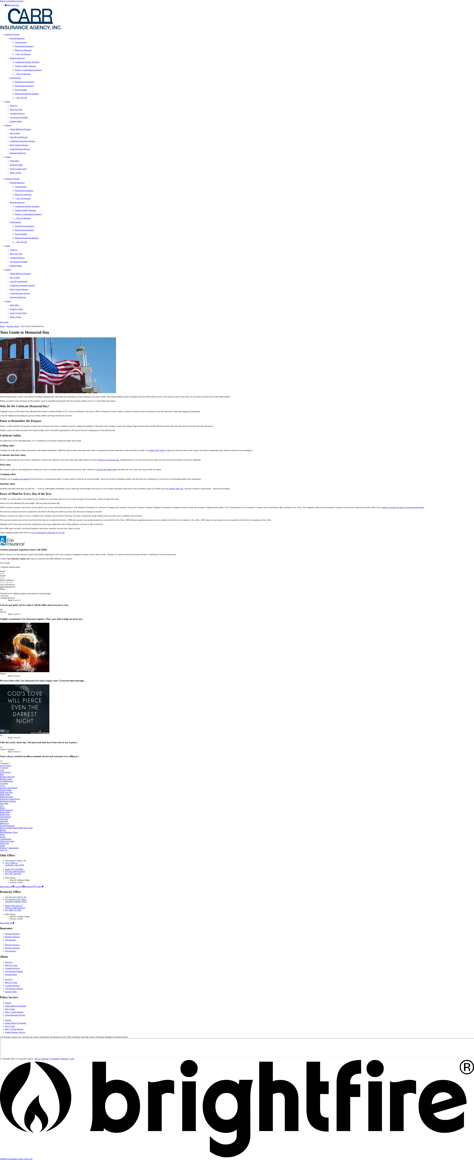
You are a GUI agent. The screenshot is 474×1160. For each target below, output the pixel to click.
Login (71, 1059)
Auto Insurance (21, 42)
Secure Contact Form (18, 169)
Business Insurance (17, 58)
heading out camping (21, 479)
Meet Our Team (16, 109)
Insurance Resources (18, 153)
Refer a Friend (15, 173)
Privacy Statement (42, 1059)
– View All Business (23, 74)
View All (3, 850)
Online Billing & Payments (20, 129)
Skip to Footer (17, 1)
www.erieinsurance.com (48, 533)
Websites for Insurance (16, 1159)
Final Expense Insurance (24, 86)
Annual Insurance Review (20, 149)
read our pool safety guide (106, 469)
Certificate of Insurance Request (22, 141)
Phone (2, 589)
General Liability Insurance (25, 66)
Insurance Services (12, 34)
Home (2, 326)
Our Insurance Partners (19, 117)
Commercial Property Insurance (27, 62)
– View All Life (21, 98)
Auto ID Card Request (19, 137)
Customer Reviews (17, 113)
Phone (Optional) (6, 580)
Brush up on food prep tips (108, 460)
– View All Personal (22, 54)
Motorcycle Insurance (23, 50)
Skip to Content (6, 1)
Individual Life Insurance (24, 82)
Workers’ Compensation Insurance (28, 70)
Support (8, 125)
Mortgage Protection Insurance (27, 94)
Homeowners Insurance (24, 46)
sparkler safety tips (176, 489)
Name (3, 571)
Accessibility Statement (59, 1059)
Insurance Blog (16, 121)
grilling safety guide (156, 450)
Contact (8, 157)
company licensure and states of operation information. (402, 507)
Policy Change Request (19, 145)
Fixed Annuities (21, 90)
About (7, 102)
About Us (14, 106)
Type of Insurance (7, 585)
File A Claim (15, 133)
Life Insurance (15, 78)
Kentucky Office (16, 165)
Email (3, 576)
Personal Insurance (17, 38)
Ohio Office (14, 161)
